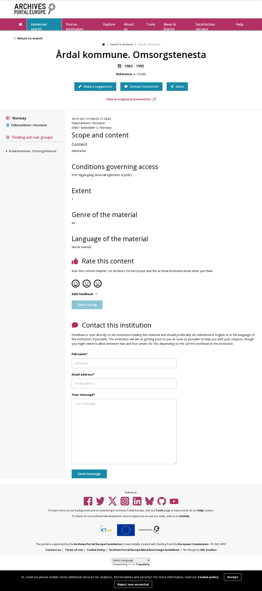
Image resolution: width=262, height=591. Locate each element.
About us (129, 26)
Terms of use (74, 550)
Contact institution (143, 86)
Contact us (53, 550)
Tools (150, 24)
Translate (142, 564)
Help (200, 510)
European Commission (193, 544)
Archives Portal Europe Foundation (98, 544)
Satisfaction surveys (205, 26)
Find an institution (74, 26)
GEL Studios (208, 550)
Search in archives (121, 44)
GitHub (184, 516)
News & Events (170, 26)
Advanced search (39, 26)
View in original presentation (128, 99)
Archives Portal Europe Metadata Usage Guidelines (144, 550)
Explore (109, 24)
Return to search (29, 38)
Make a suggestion (97, 86)
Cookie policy (208, 577)
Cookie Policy (96, 550)
